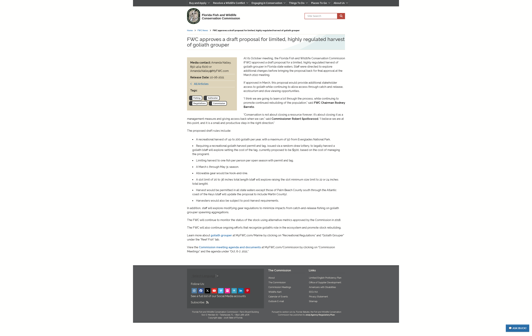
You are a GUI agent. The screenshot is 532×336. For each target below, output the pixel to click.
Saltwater (213, 98)
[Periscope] (234, 290)
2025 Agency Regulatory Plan (320, 315)
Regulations (199, 103)
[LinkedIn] (240, 290)
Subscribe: (198, 302)
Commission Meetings (279, 287)
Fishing (196, 98)
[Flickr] (227, 290)
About (271, 277)
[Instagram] (194, 290)
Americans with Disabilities (322, 287)
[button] (199, 3)
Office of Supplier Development (325, 282)
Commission (219, 103)
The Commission (277, 282)
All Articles (200, 84)
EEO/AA (313, 292)
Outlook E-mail (276, 301)
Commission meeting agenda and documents (230, 247)
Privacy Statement (318, 296)
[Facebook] (201, 290)
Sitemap (313, 301)
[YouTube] (214, 290)
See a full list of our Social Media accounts (218, 296)
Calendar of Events (278, 296)
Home (190, 30)
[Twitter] (207, 290)
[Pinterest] (247, 290)
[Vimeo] (220, 290)
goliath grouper (221, 235)
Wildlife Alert (275, 292)
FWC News (203, 30)
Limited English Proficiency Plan (325, 277)
